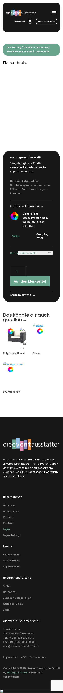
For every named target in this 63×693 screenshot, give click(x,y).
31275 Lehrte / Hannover (18, 633)
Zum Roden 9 (11, 629)
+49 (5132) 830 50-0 (21, 638)
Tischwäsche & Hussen (19, 51)
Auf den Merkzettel (30, 281)
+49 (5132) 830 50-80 (21, 642)
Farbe (14, 253)
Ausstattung (14, 47)
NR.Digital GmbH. (18, 672)
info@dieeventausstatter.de (21, 646)
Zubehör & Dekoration (35, 47)
